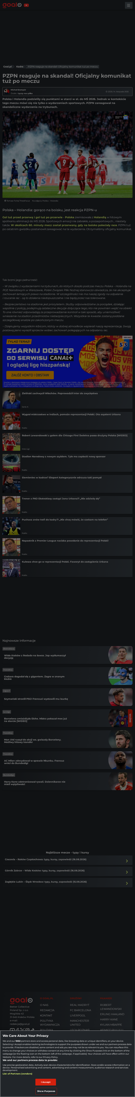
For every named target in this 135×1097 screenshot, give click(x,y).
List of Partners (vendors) (17, 1073)
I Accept (46, 1082)
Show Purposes (46, 1091)
